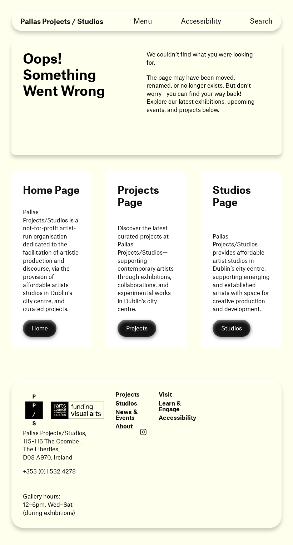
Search (261, 20)
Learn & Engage (170, 405)
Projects (127, 394)
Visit (165, 394)
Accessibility (201, 20)
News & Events (126, 414)
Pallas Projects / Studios (61, 21)
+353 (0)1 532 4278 (49, 471)
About (124, 425)
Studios (126, 403)
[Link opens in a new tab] (143, 432)
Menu (143, 20)
